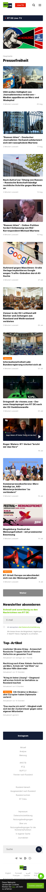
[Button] (39, 620)
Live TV (20, 5)
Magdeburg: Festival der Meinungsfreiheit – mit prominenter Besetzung (22, 532)
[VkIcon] (21, 858)
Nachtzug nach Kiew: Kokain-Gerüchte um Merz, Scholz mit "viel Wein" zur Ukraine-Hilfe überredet (23, 666)
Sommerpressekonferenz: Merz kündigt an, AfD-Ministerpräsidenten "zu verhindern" (20, 488)
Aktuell (23, 747)
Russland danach (23, 787)
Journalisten (23, 838)
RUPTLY (23, 771)
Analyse (23, 751)
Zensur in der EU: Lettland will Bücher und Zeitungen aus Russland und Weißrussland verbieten (19, 317)
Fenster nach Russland (23, 775)
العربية (28, 873)
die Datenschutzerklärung (29, 627)
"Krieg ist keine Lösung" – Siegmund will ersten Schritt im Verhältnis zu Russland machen (21, 680)
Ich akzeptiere (23, 627)
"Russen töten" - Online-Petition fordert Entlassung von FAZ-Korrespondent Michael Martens (21, 228)
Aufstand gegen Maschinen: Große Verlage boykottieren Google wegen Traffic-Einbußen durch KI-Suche (22, 271)
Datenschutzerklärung (23, 815)
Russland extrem (23, 795)
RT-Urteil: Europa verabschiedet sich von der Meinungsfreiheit (21, 576)
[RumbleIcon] (25, 858)
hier (13, 887)
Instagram (23, 735)
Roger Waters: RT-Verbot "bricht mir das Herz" (21, 445)
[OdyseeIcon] (30, 858)
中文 (35, 875)
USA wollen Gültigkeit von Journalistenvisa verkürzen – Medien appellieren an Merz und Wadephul (21, 96)
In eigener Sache (23, 834)
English (8, 873)
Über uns (23, 823)
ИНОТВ (23, 763)
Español (37, 873)
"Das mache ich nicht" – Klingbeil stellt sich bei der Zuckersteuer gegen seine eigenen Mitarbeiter (22, 709)
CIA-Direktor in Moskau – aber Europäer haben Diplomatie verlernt (20, 694)
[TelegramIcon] (16, 858)
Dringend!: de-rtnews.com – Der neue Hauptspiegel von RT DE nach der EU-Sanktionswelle (22, 404)
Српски (27, 875)
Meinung (23, 755)
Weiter (23, 593)
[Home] (7, 5)
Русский (18, 873)
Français (16, 875)
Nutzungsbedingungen (23, 819)
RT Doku (23, 799)
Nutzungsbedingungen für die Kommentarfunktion (23, 828)
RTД (23, 767)
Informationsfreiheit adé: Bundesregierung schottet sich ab (22, 363)
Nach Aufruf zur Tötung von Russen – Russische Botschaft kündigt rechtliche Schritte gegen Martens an (23, 183)
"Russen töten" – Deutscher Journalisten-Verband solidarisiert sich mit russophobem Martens (22, 140)
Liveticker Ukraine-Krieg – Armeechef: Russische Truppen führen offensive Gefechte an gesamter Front (22, 651)
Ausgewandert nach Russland (23, 791)
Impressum (23, 811)
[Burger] (40, 5)
